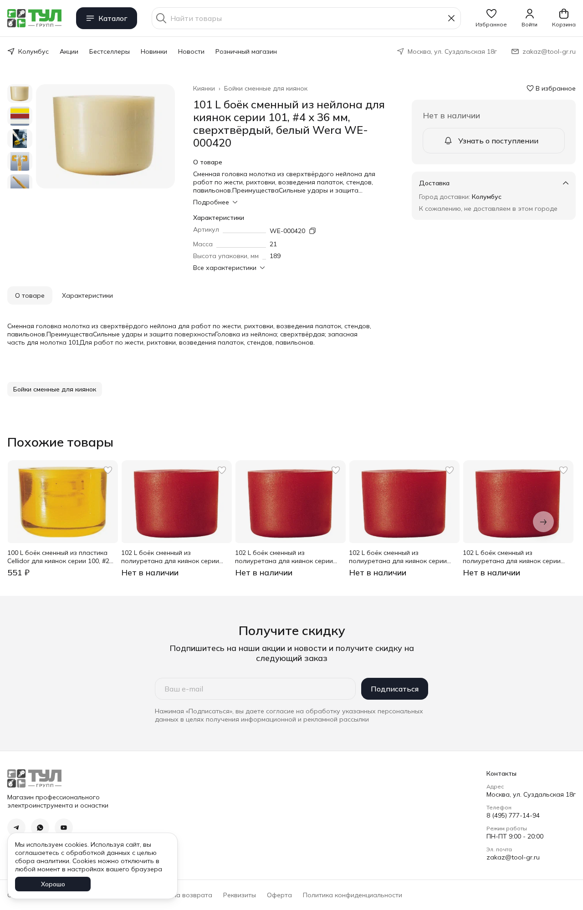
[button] (491, 18)
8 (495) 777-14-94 (513, 815)
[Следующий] (543, 521)
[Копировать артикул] (312, 230)
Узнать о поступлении (498, 140)
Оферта (279, 895)
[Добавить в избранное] (108, 470)
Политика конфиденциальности (352, 895)
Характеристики (87, 295)
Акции (69, 51)
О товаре (30, 295)
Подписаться (395, 688)
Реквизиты (239, 895)
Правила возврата (182, 895)
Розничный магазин (246, 51)
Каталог (113, 18)
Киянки (204, 88)
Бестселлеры (109, 51)
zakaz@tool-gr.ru (513, 857)
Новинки (154, 51)
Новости (191, 51)
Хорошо (53, 884)
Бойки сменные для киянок (265, 88)
